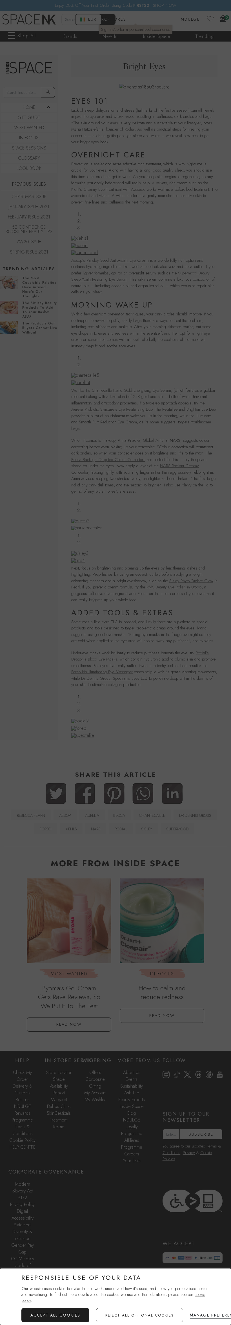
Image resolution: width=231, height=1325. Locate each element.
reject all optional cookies (139, 1315)
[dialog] (115, 1296)
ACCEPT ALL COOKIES (55, 1315)
